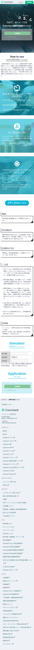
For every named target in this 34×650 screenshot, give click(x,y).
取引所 (5, 434)
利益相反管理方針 (8, 637)
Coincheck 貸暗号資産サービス (12, 461)
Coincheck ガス (7, 454)
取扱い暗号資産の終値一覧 (11, 496)
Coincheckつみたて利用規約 (11, 591)
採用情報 (5, 584)
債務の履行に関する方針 (10, 630)
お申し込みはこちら (17, 203)
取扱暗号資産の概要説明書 (11, 556)
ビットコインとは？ (9, 527)
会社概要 (5, 577)
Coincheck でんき (8, 451)
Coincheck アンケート (9, 457)
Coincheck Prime (8, 470)
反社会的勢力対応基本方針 (11, 620)
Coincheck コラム (8, 533)
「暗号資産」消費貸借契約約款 (12, 597)
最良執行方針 (7, 634)
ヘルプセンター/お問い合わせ (11, 492)
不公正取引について (9, 516)
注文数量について (8, 506)
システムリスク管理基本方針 (11, 614)
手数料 (5, 499)
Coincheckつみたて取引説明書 (12, 543)
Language (4, 404)
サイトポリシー (7, 644)
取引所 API (6, 485)
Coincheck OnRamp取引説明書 (12, 553)
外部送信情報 (7, 611)
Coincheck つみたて (9, 441)
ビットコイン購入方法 (9, 481)
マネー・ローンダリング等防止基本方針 (14, 624)
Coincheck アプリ (8, 437)
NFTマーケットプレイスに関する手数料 (14, 502)
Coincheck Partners (8, 474)
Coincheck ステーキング (10, 464)
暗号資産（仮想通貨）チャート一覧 (13, 537)
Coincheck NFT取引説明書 (10, 547)
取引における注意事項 (9, 512)
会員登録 (17, 33)
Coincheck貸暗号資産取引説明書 (12, 550)
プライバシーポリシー (9, 607)
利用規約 (5, 587)
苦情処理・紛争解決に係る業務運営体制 (14, 509)
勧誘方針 (5, 640)
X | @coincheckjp (8, 566)
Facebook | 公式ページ (9, 570)
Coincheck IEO (7, 444)
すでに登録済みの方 (10, 37)
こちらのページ (17, 145)
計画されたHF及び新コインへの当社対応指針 (16, 627)
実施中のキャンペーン (9, 581)
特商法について (7, 604)
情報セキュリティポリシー (11, 617)
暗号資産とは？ (7, 523)
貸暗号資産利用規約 (9, 601)
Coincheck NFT (7, 447)
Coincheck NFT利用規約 (10, 594)
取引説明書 (6, 540)
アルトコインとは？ (9, 530)
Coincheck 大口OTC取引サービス (13, 467)
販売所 (5, 431)
